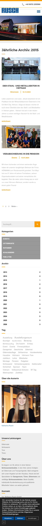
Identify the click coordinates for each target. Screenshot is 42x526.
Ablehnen (20, 518)
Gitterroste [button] (8, 243)
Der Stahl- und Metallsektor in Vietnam (21, 87)
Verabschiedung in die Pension (21, 154)
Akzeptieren (8, 518)
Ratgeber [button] (7, 248)
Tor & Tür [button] (7, 257)
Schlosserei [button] (8, 252)
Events (14, 157)
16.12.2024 (27, 92)
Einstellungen (32, 518)
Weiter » (14, 206)
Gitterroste (14, 92)
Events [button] (6, 239)
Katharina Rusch (7, 425)
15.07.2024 (25, 157)
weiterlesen (6, 121)
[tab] (21, 239)
